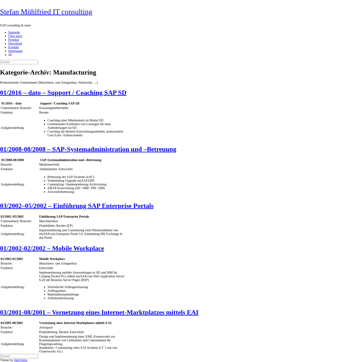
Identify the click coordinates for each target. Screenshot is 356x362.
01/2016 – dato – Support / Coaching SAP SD (63, 92)
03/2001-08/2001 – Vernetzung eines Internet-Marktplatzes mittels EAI (99, 312)
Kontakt (13, 47)
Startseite (14, 32)
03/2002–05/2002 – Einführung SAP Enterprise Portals (76, 205)
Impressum (15, 51)
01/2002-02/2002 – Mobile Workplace (52, 248)
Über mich (15, 36)
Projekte (13, 40)
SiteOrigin (20, 360)
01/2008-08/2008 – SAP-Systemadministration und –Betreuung (88, 149)
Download (15, 43)
